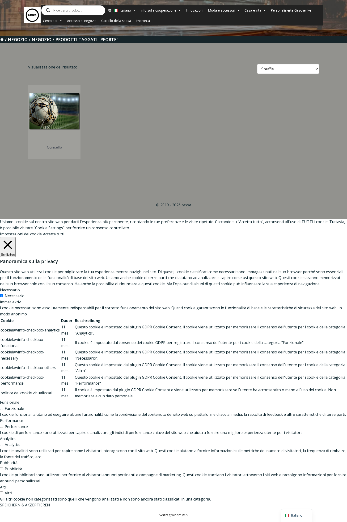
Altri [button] (3, 487)
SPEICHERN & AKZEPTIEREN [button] (25, 505)
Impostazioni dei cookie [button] (21, 234)
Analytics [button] (8, 438)
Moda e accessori (221, 10)
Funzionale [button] (9, 402)
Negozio (18, 39)
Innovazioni (194, 10)
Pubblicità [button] (8, 462)
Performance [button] (11, 420)
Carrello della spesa (116, 20)
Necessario (15, 295)
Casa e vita (253, 10)
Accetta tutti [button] (53, 234)
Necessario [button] (10, 290)
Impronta (143, 20)
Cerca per (50, 20)
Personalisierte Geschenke (291, 10)
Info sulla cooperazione (158, 10)
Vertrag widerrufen (173, 515)
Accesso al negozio (82, 20)
